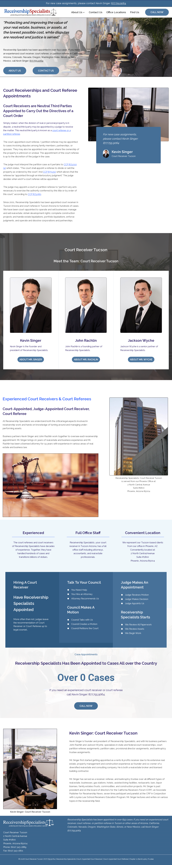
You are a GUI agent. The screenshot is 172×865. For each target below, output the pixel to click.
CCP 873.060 (34, 194)
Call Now (156, 12)
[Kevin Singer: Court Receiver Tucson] (31, 305)
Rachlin (90, 340)
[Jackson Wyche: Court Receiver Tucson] (141, 305)
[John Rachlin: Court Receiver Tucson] (86, 305)
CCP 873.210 (49, 171)
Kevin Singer (30, 340)
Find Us (134, 12)
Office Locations (116, 12)
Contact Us (95, 12)
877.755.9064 (118, 3)
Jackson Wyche (141, 340)
